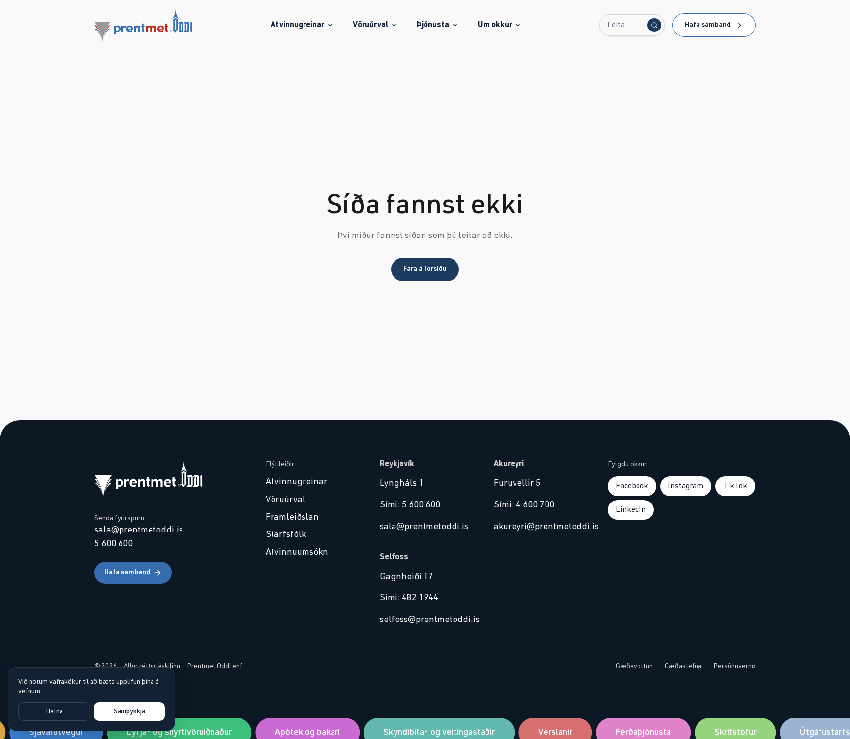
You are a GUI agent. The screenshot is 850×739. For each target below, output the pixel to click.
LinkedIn (631, 509)
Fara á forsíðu (425, 269)
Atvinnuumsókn (297, 552)
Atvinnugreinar (297, 25)
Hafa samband (707, 24)
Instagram (685, 486)
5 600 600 (113, 543)
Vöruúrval (370, 25)
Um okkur (495, 25)
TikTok (735, 486)
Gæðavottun (634, 666)
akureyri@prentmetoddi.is (539, 526)
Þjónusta (433, 25)
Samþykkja (129, 711)
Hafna (54, 711)
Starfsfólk (286, 534)
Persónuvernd (734, 666)
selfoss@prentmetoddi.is (425, 619)
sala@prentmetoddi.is (138, 530)
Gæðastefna (683, 666)
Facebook (632, 486)
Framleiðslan (292, 517)
